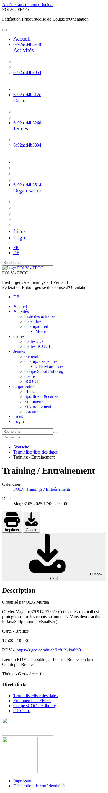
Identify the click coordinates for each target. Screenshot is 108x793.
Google (31, 530)
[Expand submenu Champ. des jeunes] (22, 156)
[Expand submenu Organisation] (17, 196)
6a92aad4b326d (27, 122)
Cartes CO (28, 111)
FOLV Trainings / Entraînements (42, 489)
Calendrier (28, 67)
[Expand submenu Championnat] (22, 83)
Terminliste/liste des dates (35, 695)
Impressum (22, 781)
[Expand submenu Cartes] (17, 106)
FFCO (24, 201)
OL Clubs (21, 710)
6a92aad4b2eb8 (27, 44)
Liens (19, 231)
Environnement (33, 219)
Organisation (27, 190)
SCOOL (26, 179)
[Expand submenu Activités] (17, 56)
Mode (29, 89)
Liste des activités (36, 61)
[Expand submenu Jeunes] (17, 134)
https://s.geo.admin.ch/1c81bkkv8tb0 (49, 650)
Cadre (24, 173)
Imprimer (12, 530)
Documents (29, 225)
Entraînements (32, 213)
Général (26, 139)
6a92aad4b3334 (27, 145)
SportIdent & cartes (38, 207)
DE (16, 252)
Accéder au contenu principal (27, 4)
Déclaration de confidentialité (39, 786)
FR (16, 247)
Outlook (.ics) (76, 576)
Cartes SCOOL (33, 117)
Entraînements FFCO (32, 700)
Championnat (31, 78)
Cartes (20, 100)
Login (20, 237)
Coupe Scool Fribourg (40, 167)
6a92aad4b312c (27, 94)
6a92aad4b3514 (27, 184)
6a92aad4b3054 (27, 72)
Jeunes (20, 128)
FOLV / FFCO (15, 273)
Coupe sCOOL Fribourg (34, 705)
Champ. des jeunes (37, 150)
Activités (23, 50)
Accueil (22, 39)
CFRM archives (41, 161)
